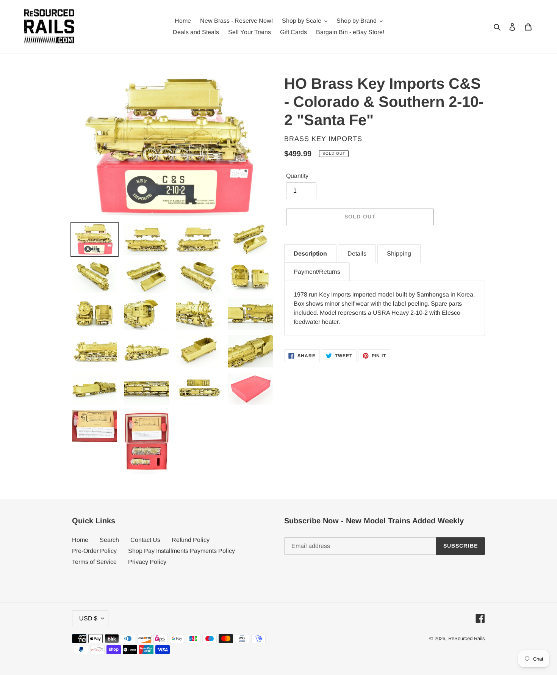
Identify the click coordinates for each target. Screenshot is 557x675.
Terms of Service (94, 562)
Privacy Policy (147, 562)
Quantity (297, 176)
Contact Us (145, 540)
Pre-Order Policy (94, 551)
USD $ (88, 618)
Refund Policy (191, 540)
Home (80, 540)
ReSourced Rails (466, 638)
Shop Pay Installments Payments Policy (181, 551)
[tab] (310, 253)
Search (109, 540)
